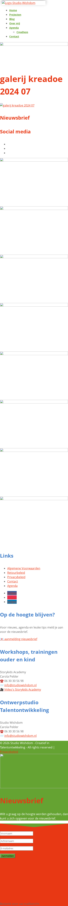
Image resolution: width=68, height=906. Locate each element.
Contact (14, 36)
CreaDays (22, 32)
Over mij (14, 23)
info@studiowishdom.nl (20, 685)
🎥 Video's (20, 690)
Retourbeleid (16, 573)
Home (13, 10)
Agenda (14, 27)
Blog (12, 19)
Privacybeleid (16, 577)
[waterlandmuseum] (34, 499)
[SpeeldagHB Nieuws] (34, 209)
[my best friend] (34, 402)
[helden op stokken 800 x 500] (34, 451)
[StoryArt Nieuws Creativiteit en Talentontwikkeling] (34, 257)
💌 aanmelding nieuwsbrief (18, 639)
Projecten (15, 14)
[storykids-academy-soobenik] (34, 306)
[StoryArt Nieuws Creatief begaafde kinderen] (34, 160)
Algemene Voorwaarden (23, 568)
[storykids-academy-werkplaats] (34, 354)
